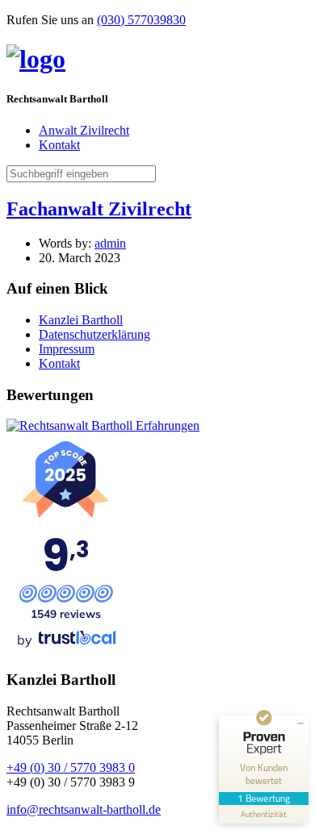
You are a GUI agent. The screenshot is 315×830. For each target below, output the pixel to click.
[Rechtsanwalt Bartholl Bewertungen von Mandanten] (103, 425)
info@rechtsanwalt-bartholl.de (83, 809)
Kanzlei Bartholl (81, 320)
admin (110, 243)
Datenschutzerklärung (94, 334)
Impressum (66, 349)
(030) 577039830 (141, 20)
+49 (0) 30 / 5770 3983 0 (70, 767)
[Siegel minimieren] (300, 723)
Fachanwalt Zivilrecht (98, 208)
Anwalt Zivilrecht (84, 130)
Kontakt (59, 145)
